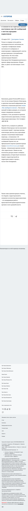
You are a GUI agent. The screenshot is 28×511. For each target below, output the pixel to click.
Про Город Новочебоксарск (7, 371)
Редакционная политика (7, 425)
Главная (3, 436)
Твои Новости (5, 392)
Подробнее (4, 487)
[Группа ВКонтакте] (3, 409)
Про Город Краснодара (6, 400)
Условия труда (5, 428)
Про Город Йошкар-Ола (7, 379)
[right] (26, 21)
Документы (3, 20)
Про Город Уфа (5, 388)
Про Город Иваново (6, 377)
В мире (22, 20)
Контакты (4, 422)
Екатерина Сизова (17, 39)
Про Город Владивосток (7, 397)
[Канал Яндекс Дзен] (9, 409)
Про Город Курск (5, 383)
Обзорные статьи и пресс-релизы (9, 417)
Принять (22, 24)
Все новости (10, 20)
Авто (3, 430)
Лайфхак (17, 20)
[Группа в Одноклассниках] (5, 409)
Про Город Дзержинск (6, 365)
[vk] (12, 216)
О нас (3, 420)
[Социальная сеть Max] (3, 412)
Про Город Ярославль (6, 394)
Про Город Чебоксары (6, 368)
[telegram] (16, 216)
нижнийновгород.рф (12, 146)
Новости (3, 433)
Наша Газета (4, 374)
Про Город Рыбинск (6, 385)
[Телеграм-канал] (7, 409)
